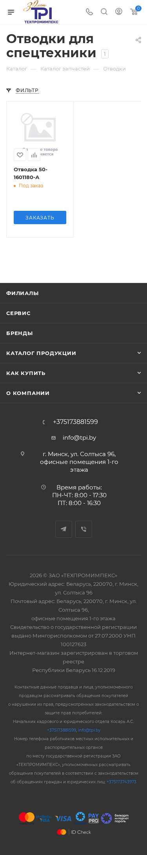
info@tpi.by (79, 437)
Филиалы (22, 293)
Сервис (18, 313)
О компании (28, 393)
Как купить (25, 373)
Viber (83, 529)
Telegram (63, 529)
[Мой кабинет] (118, 12)
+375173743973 (121, 781)
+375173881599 (75, 422)
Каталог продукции (41, 353)
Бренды (19, 333)
